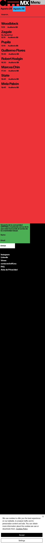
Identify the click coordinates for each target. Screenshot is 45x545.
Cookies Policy (22, 528)
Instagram (5, 254)
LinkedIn (4, 257)
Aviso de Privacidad (9, 269)
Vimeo (3, 260)
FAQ (2, 266)
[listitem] (22, 25)
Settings (22, 540)
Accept (21, 535)
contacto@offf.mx (8, 263)
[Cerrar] (41, 518)
